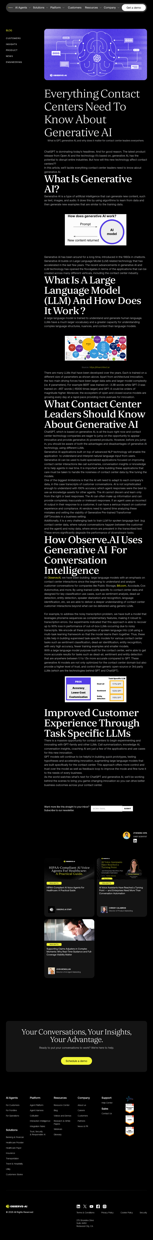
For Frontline (11, 1110)
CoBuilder (34, 1116)
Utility (8, 1169)
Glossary (58, 1134)
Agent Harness (36, 1110)
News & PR (83, 1126)
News (9, 56)
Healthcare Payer (13, 1148)
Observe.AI (54, 577)
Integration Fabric (37, 1126)
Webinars (58, 1129)
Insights (11, 44)
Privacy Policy (107, 1212)
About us (82, 1105)
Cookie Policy (127, 1212)
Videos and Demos (62, 1116)
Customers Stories (14, 1174)
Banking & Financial (14, 1137)
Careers (81, 1110)
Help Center (107, 1103)
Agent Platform (36, 1105)
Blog (9, 30)
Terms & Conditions (85, 1212)
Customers (74, 7)
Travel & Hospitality (14, 1164)
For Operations (12, 1116)
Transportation (12, 1158)
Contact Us (107, 1113)
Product (12, 50)
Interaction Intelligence (40, 1121)
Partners (81, 1121)
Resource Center (61, 1105)
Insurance (10, 1153)
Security (143, 1212)
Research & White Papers (62, 1122)
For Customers (12, 1105)
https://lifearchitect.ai (99, 367)
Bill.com (121, 585)
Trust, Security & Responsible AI (37, 1133)
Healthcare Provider (15, 1142)
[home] (11, 7)
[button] (23, 7)
